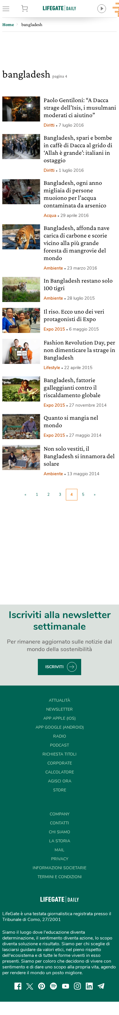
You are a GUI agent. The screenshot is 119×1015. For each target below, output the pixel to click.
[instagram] (77, 986)
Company (59, 814)
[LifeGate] (59, 8)
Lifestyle (52, 368)
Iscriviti (54, 667)
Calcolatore (59, 772)
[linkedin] (89, 986)
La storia (59, 841)
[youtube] (65, 986)
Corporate (59, 763)
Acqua (50, 215)
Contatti (59, 823)
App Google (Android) (60, 727)
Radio (59, 736)
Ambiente (53, 268)
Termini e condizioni (60, 877)
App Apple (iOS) (59, 718)
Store (32, 8)
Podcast (59, 745)
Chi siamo (59, 832)
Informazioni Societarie (59, 868)
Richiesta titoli (59, 754)
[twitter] (29, 986)
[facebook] (17, 986)
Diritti (49, 125)
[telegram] (101, 986)
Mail (59, 850)
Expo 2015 (54, 329)
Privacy (59, 859)
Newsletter (59, 709)
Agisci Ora (59, 781)
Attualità (59, 700)
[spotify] (53, 986)
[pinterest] (41, 986)
